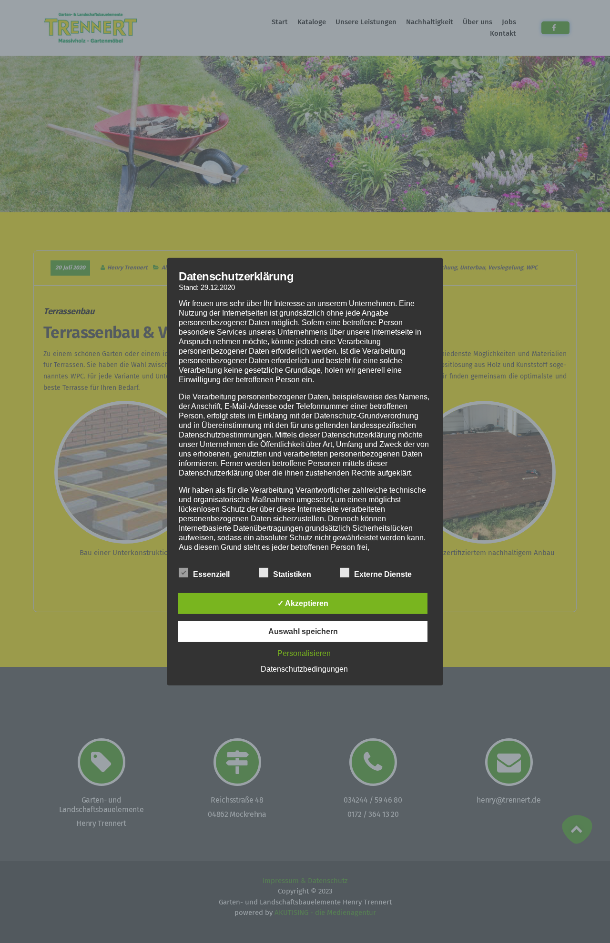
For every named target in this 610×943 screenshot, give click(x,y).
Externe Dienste (383, 574)
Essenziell (211, 574)
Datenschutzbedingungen (304, 669)
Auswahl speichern (303, 631)
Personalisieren (304, 653)
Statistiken (292, 574)
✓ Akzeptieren (302, 603)
